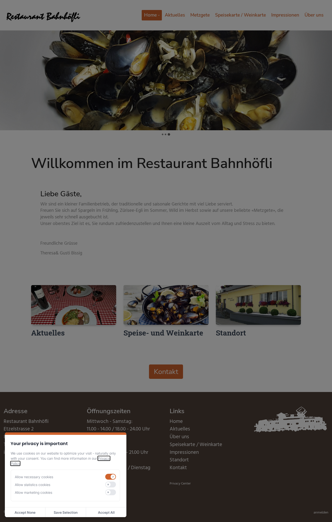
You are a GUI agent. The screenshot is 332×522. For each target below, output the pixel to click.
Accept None (25, 512)
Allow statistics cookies (32, 485)
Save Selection (66, 512)
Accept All (106, 512)
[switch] (110, 477)
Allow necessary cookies (34, 477)
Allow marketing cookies (33, 492)
